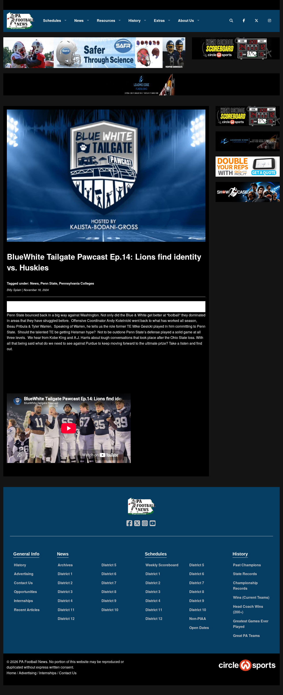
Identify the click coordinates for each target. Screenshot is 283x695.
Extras (159, 20)
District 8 (108, 591)
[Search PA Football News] (232, 20)
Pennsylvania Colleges (76, 283)
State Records (245, 573)
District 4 (65, 600)
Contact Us (23, 582)
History (134, 20)
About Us (186, 20)
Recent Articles (27, 609)
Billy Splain (14, 290)
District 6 (108, 573)
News (79, 20)
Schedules (52, 20)
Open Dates (199, 627)
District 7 (108, 582)
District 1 (65, 573)
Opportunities (25, 591)
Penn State (48, 283)
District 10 (109, 609)
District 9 (108, 600)
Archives (65, 564)
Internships (23, 600)
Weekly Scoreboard (161, 564)
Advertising (23, 573)
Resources (106, 20)
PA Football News (33, 661)
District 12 (66, 618)
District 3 (65, 591)
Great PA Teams (246, 635)
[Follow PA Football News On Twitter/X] (257, 20)
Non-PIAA (197, 618)
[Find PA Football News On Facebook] (244, 20)
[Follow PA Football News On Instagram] (270, 20)
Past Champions (247, 564)
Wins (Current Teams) (251, 597)
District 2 (65, 582)
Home (11, 672)
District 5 (108, 564)
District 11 (66, 609)
